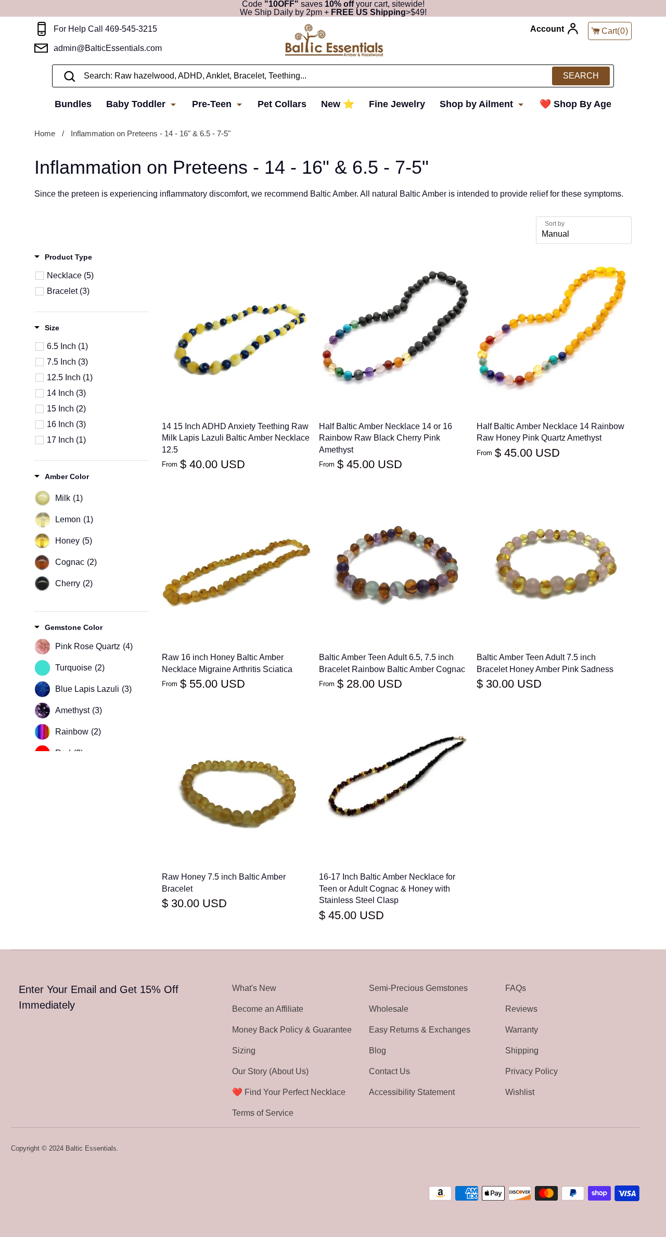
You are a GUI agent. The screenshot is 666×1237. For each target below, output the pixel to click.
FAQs (515, 988)
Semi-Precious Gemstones (418, 988)
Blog (377, 1050)
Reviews (521, 1008)
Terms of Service (262, 1113)
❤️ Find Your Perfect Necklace (288, 1092)
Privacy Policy (531, 1071)
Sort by (555, 223)
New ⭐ (337, 104)
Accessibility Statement (412, 1092)
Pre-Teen (213, 104)
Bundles (73, 104)
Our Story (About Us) (270, 1071)
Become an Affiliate (267, 1008)
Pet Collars (282, 104)
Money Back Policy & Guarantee (292, 1029)
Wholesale (388, 1008)
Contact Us (389, 1071)
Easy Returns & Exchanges (419, 1029)
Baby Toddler (137, 104)
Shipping (522, 1050)
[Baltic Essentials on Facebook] (605, 1149)
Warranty (521, 1029)
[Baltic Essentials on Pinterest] (619, 1149)
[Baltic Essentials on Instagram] (632, 1149)
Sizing (243, 1050)
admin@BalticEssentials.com (108, 48)
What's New (254, 988)
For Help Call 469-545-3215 (105, 28)
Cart (615, 31)
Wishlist (519, 1092)
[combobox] (332, 76)
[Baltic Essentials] (345, 41)
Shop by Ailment (478, 104)
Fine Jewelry (397, 104)
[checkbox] (97, 275)
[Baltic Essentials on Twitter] (591, 1149)
